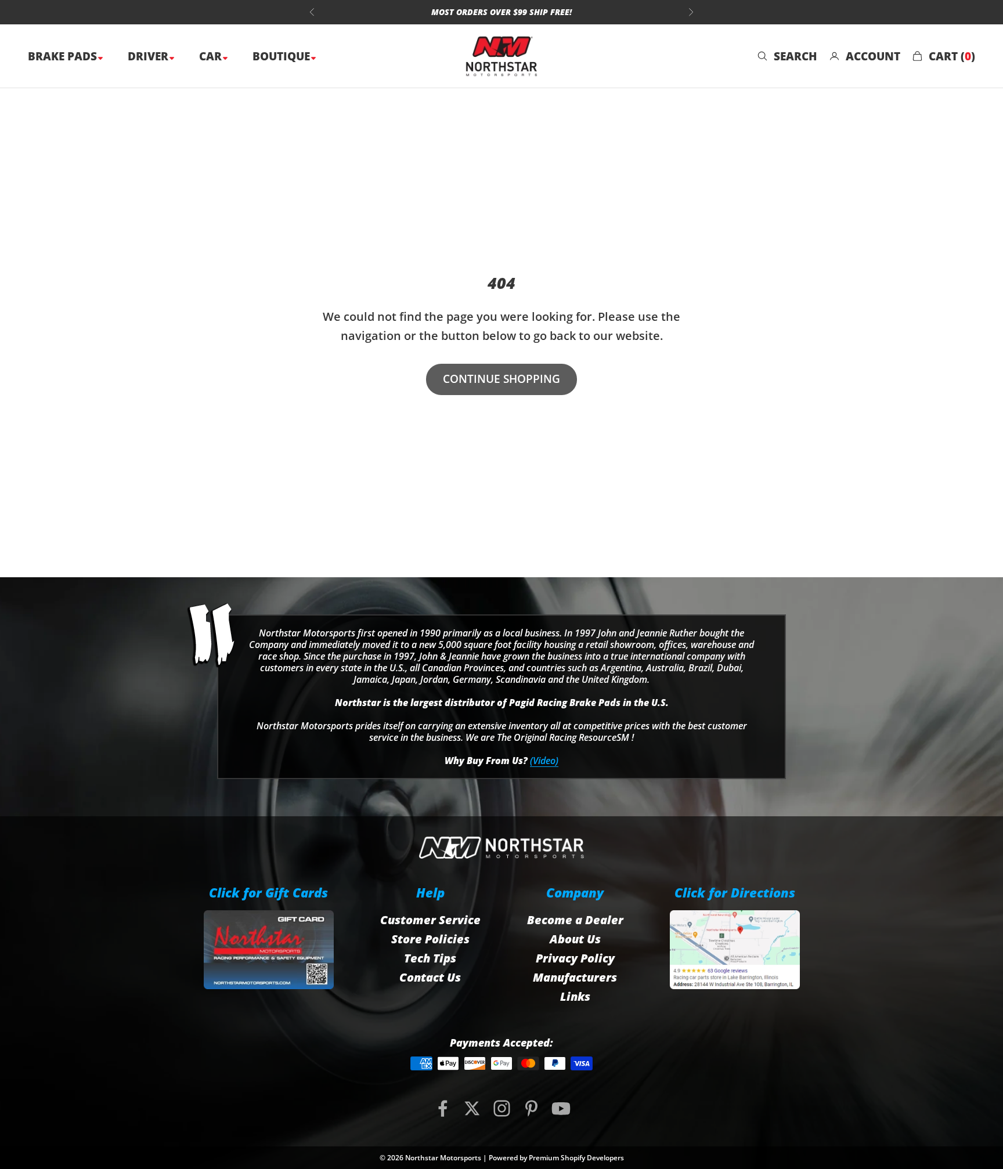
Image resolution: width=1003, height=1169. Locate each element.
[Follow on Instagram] (502, 1108)
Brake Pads (64, 56)
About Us (575, 939)
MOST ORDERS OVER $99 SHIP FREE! (501, 11)
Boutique (282, 56)
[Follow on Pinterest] (531, 1108)
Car (212, 56)
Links (575, 996)
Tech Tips (430, 958)
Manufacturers (575, 977)
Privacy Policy (575, 958)
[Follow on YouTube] (561, 1108)
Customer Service (430, 920)
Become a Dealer (575, 920)
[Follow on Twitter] (472, 1108)
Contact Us (430, 977)
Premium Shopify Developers (576, 1158)
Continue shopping (501, 378)
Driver (149, 56)
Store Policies (430, 939)
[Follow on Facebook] (442, 1108)
